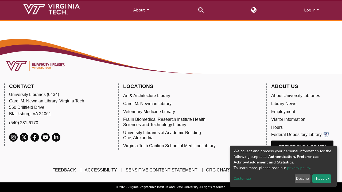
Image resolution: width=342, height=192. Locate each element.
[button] (254, 10)
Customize (242, 178)
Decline (302, 178)
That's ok (321, 178)
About (139, 10)
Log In (310, 10)
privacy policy (298, 167)
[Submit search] (201, 10)
